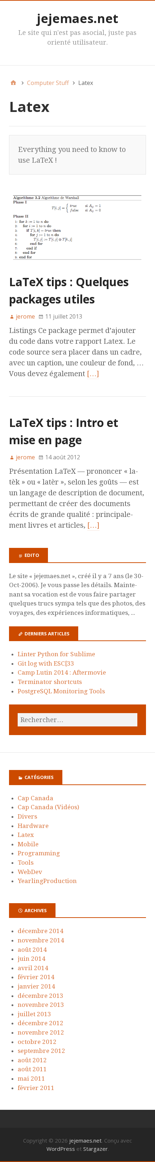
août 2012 (32, 1060)
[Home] (13, 82)
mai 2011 (31, 1078)
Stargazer (95, 1148)
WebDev (30, 871)
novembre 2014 (41, 940)
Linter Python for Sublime (56, 654)
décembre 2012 (40, 1023)
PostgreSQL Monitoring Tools (61, 691)
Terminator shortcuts (50, 681)
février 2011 (36, 1087)
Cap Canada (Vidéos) (48, 807)
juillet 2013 (34, 1014)
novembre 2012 (41, 1032)
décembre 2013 (40, 995)
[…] (93, 373)
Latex (26, 834)
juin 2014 (31, 958)
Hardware (33, 825)
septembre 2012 (41, 1050)
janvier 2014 (36, 986)
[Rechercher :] (77, 719)
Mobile (28, 844)
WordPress (60, 1148)
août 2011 (32, 1069)
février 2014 (36, 977)
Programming (39, 853)
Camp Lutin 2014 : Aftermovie (62, 672)
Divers (27, 816)
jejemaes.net (77, 18)
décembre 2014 (40, 930)
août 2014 (32, 949)
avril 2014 (33, 968)
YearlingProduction (47, 880)
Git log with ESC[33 (46, 663)
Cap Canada (35, 798)
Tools (26, 862)
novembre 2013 (41, 1004)
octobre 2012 (37, 1041)
